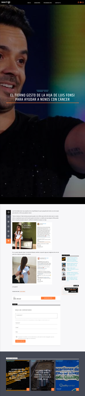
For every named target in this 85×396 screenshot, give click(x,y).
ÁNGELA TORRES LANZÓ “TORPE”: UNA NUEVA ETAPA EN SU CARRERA (73, 287)
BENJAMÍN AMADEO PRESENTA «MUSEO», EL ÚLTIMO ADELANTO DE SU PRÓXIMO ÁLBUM (73, 292)
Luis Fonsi (22, 309)
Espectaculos (59, 379)
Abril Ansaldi (17, 317)
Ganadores (37, 2)
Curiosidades (40, 99)
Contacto (58, 2)
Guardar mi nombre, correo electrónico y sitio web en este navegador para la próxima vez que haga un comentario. (36, 355)
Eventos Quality (10, 379)
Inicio (29, 2)
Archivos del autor (48, 316)
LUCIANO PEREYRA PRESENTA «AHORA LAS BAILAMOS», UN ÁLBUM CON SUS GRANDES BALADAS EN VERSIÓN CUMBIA (72, 277)
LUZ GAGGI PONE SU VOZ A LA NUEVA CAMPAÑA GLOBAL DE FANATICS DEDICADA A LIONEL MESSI (72, 297)
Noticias (46, 99)
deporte (33, 379)
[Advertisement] (70, 249)
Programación (48, 2)
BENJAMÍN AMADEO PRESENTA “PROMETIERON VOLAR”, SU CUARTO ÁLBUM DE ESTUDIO (72, 283)
